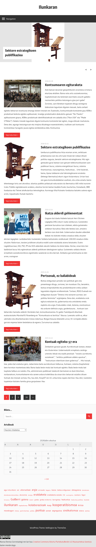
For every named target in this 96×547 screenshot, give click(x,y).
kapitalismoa (23, 505)
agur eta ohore (10, 490)
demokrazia (85, 490)
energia (30, 495)
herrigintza (56, 500)
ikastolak (86, 500)
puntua (40, 510)
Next (91, 69)
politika (32, 511)
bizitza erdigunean (64, 490)
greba (36, 500)
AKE (18, 490)
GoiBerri (15, 499)
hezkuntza (65, 499)
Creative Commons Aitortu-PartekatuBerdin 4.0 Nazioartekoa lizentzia (62, 541)
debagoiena (76, 490)
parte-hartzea (24, 511)
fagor (84, 495)
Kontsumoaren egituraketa (63, 85)
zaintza (87, 511)
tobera (81, 511)
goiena (24, 499)
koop (49, 505)
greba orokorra (45, 500)
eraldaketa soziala (54, 495)
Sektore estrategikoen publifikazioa (65, 147)
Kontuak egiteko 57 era (61, 342)
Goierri (31, 500)
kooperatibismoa (64, 505)
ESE (64, 495)
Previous (86, 69)
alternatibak (25, 490)
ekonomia (23, 495)
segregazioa (57, 511)
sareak (48, 511)
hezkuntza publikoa (77, 500)
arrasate (41, 490)
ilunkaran (11, 505)
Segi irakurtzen (11, 135)
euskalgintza (69, 495)
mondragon (9, 510)
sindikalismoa (70, 510)
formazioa (7, 500)
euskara (77, 495)
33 (27, 397)
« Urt (47, 479)
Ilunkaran (48, 7)
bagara (48, 490)
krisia (80, 505)
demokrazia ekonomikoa (11, 495)
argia (34, 489)
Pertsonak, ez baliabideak (58, 276)
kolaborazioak (37, 505)
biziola (54, 490)
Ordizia (17, 511)
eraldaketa (40, 494)
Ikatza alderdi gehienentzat (63, 213)
